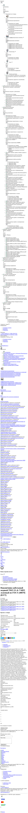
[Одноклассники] (5, 638)
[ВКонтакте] (3, 638)
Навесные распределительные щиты (12, 535)
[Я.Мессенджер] (1, 638)
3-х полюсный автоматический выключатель (11, 374)
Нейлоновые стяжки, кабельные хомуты (9, 466)
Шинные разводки (5, 481)
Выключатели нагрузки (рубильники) (9, 409)
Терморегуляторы (4, 531)
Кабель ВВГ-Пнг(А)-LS (6, 488)
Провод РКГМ (4, 512)
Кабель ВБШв (4, 486)
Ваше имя (3, 735)
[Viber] (10, 638)
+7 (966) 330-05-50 (13, 333)
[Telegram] (7, 638)
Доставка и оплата (7, 327)
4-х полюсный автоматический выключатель (11, 375)
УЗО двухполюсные (5, 405)
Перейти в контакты (5, 551)
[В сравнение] (2, 635)
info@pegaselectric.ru (5, 334)
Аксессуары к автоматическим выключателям (10, 376)
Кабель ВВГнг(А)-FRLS (6, 491)
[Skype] (14, 638)
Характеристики (6, 645)
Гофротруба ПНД (12, 433)
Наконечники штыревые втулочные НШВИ (13, 426)
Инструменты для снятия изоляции (8, 445)
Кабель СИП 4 (4, 505)
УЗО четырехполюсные (15, 405)
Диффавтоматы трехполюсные (14, 383)
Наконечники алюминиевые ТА (19, 418)
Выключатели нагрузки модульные (8, 412)
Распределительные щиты (6, 533)
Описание (5, 644)
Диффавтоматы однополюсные (8, 382)
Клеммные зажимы (5, 452)
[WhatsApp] (12, 638)
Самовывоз (4, 642)
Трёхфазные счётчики (5, 521)
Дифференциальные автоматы (7, 381)
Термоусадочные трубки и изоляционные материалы (12, 478)
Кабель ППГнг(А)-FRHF (6, 500)
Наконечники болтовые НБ (7, 421)
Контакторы (3, 389)
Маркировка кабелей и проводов (8, 456)
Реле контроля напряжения (13, 396)
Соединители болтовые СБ (19, 421)
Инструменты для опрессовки (7, 440)
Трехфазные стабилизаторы (7, 516)
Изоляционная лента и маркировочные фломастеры (12, 438)
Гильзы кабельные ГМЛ (6, 460)
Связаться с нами (13, 334)
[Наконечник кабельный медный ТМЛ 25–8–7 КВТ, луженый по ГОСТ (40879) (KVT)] (14, 607)
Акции (4, 778)
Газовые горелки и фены (6, 429)
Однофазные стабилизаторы (7, 514)
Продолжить (3, 744)
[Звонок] (3, 811)
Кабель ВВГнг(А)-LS (5, 493)
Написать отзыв (4, 728)
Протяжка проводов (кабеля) (7, 473)
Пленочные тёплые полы (6, 528)
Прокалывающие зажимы (6, 471)
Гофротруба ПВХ (5, 433)
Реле (2, 395)
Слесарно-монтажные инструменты (8, 475)
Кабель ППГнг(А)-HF (5, 502)
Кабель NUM (3, 483)
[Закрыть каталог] (2, 2)
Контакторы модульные (6, 390)
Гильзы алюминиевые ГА (6, 418)
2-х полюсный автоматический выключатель (13, 373)
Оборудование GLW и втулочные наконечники (11, 468)
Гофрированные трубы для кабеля (8, 432)
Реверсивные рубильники (6, 414)
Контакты (5, 328)
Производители (6, 777)
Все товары (4, 629)
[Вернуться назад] (4, 10)
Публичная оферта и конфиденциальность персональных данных (12, 775)
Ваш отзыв (3, 737)
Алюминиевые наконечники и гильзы (9, 416)
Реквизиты (5, 330)
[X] (8, 638)
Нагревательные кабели (6, 523)
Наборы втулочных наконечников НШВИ (10, 425)
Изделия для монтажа (8, 577)
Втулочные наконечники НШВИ (8, 423)
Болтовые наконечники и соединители (9, 420)
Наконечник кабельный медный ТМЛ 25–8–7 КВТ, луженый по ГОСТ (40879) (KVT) (12, 765)
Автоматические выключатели (7, 370)
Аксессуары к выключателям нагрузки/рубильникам (12, 407)
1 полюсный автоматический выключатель (10, 372)
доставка (7, 640)
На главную (5, 576)
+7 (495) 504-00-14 (5, 333)
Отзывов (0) (5, 646)
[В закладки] (4, 635)
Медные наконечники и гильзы (8, 459)
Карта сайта (5, 784)
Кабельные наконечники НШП (18, 460)
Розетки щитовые (4, 401)
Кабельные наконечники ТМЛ (7, 461)
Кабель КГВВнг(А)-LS (6, 495)
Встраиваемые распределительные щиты (10, 534)
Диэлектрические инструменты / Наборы (10, 435)
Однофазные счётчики (6, 519)
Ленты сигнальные (5, 454)
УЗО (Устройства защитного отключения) (10, 403)
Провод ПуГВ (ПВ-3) (5, 509)
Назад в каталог (4, 584)
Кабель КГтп (3, 498)
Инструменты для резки (6, 442)
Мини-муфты (4, 463)
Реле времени (4, 396)
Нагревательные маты (5, 526)
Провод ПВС (3, 507)
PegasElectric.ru (5, 766)
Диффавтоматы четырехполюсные (8, 385)
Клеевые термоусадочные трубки (8, 479)
